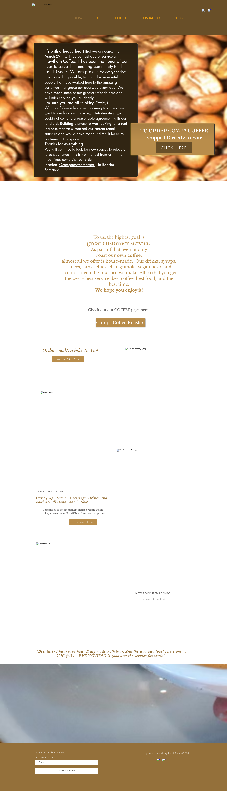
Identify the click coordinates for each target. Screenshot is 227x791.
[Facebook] (204, 11)
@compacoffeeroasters (77, 164)
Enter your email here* (46, 757)
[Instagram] (210, 11)
